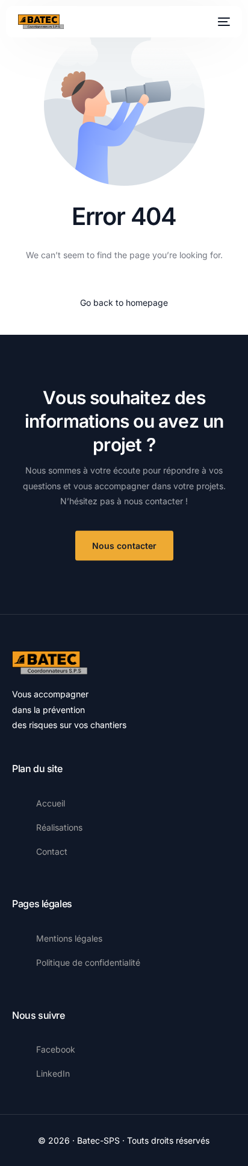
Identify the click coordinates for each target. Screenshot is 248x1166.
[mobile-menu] (222, 21)
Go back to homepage (124, 302)
